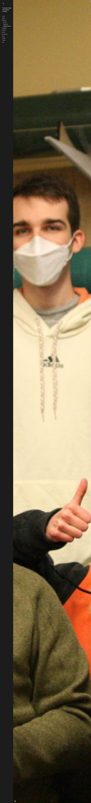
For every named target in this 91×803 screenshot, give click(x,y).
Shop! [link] (3, 36)
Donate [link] (3, 38)
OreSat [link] (3, 40)
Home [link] (3, 16)
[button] (89, 1)
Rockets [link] (4, 30)
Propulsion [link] (4, 28)
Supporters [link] (5, 24)
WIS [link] (3, 42)
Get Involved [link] (4, 34)
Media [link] (3, 18)
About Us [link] (4, 20)
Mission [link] (5, 22)
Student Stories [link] (6, 26)
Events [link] (3, 32)
